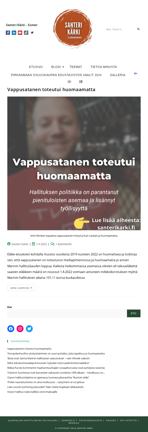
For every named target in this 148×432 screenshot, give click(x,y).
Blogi (56, 66)
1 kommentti (64, 244)
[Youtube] (20, 33)
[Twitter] (32, 33)
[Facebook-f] (8, 33)
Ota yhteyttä (128, 420)
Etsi (9, 307)
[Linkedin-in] (14, 33)
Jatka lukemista (23, 287)
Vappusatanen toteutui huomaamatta (51, 89)
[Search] (138, 29)
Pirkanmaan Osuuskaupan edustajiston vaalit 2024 (56, 75)
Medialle (74, 423)
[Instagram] (20, 328)
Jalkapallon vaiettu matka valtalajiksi (32, 420)
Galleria (117, 75)
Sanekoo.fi (68, 420)
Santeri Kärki (20, 244)
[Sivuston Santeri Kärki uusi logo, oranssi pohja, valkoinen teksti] (73, 28)
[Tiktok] (26, 33)
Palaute (111, 420)
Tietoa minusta (104, 66)
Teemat (76, 66)
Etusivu (36, 66)
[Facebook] (10, 328)
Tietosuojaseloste (90, 420)
